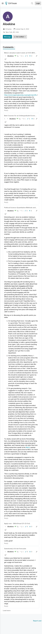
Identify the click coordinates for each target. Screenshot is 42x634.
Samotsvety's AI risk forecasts (15, 548)
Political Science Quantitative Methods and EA (21, 207)
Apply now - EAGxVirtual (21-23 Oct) (17, 523)
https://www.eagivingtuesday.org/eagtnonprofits (20, 95)
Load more (6, 610)
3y (18, 56)
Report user (37, 621)
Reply (6, 110)
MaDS (28, 447)
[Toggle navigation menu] (2, 3)
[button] (5, 56)
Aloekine (10, 56)
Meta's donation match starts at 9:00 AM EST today (22, 53)
